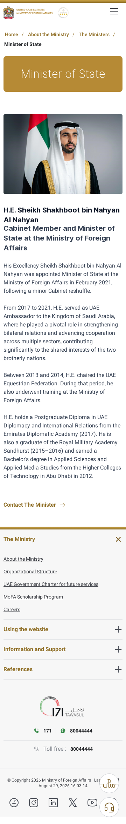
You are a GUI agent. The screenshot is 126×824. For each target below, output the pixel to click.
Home (11, 34)
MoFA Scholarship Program (33, 597)
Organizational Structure (30, 571)
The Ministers (94, 34)
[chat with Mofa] (109, 807)
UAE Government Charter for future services (51, 584)
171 (47, 731)
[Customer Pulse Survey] (109, 783)
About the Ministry (48, 34)
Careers (12, 609)
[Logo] (28, 12)
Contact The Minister (30, 504)
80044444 (81, 749)
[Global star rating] (63, 12)
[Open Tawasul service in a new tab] (63, 706)
